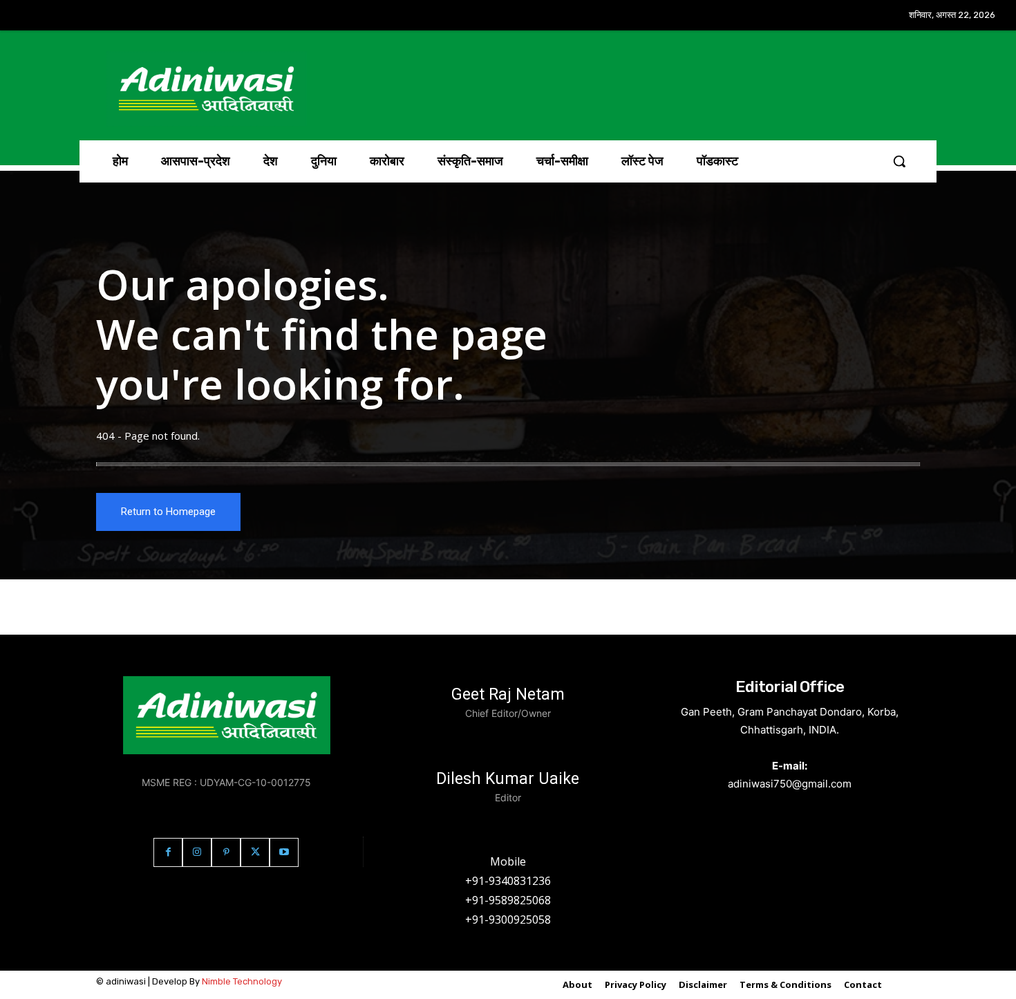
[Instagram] (196, 852)
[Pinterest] (226, 852)
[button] (899, 161)
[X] (255, 852)
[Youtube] (284, 852)
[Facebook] (167, 852)
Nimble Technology (242, 981)
